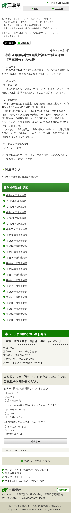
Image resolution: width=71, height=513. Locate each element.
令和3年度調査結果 (16, 218)
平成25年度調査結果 (16, 263)
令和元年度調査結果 (16, 229)
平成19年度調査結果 (16, 297)
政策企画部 (38, 33)
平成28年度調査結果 (16, 246)
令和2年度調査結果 (16, 223)
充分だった (13, 393)
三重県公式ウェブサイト (11, 6)
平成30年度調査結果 (16, 235)
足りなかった (14, 400)
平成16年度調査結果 (16, 314)
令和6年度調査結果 (16, 201)
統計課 (51, 33)
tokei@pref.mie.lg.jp (32, 362)
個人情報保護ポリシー (16, 473)
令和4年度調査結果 (33, 25)
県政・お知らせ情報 (39, 19)
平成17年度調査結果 (16, 308)
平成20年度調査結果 (16, 291)
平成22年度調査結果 (16, 280)
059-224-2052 (22, 355)
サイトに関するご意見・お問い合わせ (24, 480)
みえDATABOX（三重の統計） (17, 22)
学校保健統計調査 (11, 25)
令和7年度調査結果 (16, 195)
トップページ (19, 19)
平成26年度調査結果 (16, 257)
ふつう (10, 396)
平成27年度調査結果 (16, 252)
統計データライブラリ (45, 22)
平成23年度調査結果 (16, 274)
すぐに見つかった (16, 426)
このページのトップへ (37, 461)
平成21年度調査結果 (16, 286)
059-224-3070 (9, 498)
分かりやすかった (16, 409)
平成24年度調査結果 (16, 269)
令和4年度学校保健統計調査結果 (21, 176)
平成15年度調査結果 (16, 320)
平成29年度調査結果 (16, 240)
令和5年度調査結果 (16, 206)
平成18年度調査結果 (16, 303)
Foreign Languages (59, 2)
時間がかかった (15, 433)
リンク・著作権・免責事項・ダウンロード (27, 469)
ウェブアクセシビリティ (17, 477)
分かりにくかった (16, 417)
